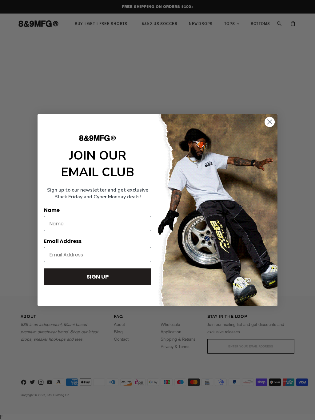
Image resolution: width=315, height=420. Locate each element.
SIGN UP (97, 276)
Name (52, 210)
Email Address (63, 241)
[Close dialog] (269, 122)
